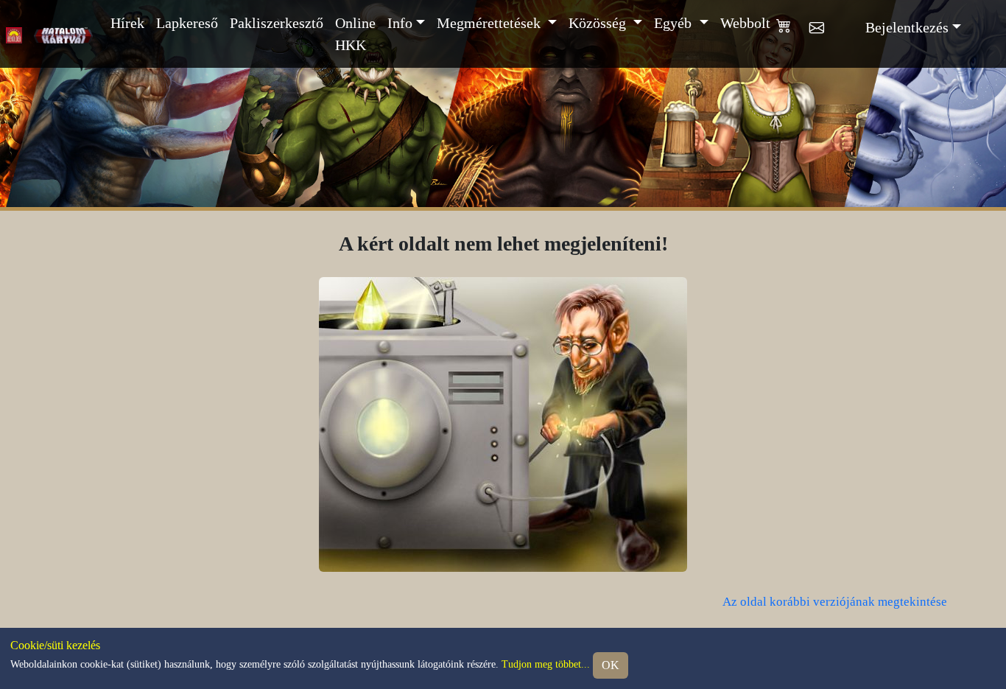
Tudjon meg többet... (546, 664)
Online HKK (355, 34)
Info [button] (399, 23)
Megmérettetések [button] (490, 23)
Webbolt (745, 23)
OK (610, 665)
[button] (792, 33)
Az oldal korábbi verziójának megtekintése (834, 602)
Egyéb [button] (674, 23)
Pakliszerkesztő (276, 23)
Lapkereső (187, 23)
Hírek (127, 23)
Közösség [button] (599, 23)
